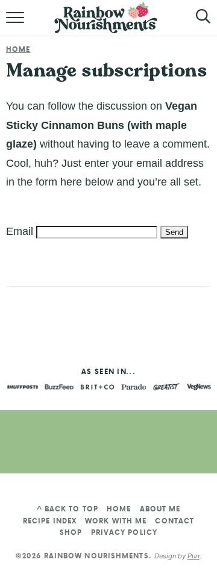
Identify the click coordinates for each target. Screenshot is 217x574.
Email (19, 231)
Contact (174, 521)
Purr (193, 556)
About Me (160, 509)
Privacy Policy (124, 532)
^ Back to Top (67, 509)
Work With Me (115, 521)
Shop (71, 532)
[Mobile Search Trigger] (194, 24)
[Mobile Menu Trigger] (16, 24)
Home (18, 49)
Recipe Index (50, 521)
